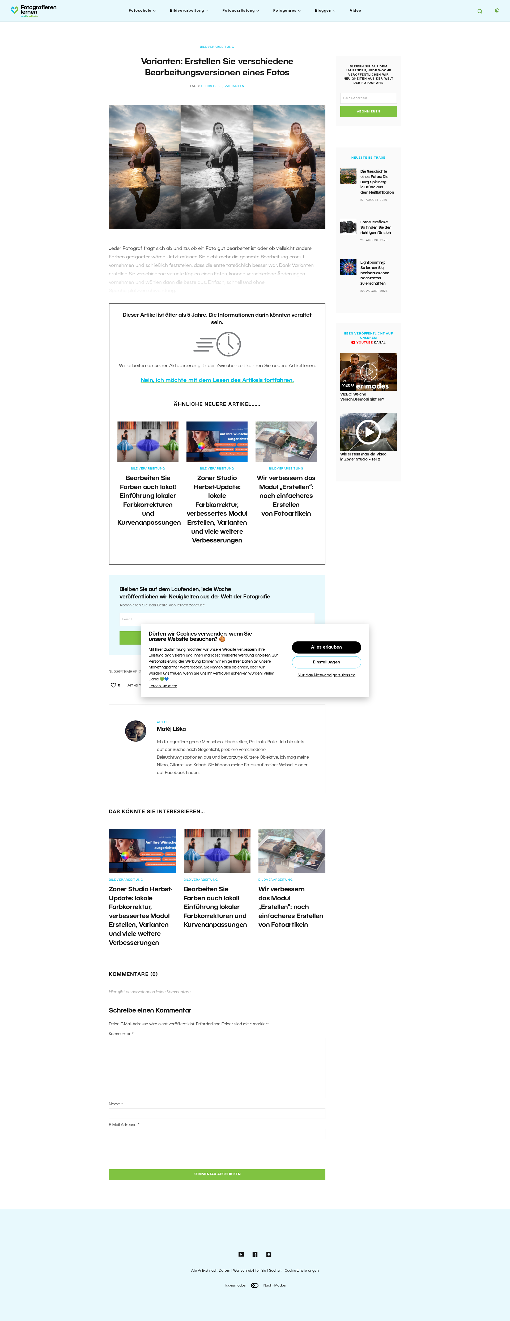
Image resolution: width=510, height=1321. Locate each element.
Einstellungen (326, 662)
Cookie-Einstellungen (302, 1270)
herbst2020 (212, 86)
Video (356, 10)
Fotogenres (285, 10)
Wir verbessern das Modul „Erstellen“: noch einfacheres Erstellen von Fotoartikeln (286, 496)
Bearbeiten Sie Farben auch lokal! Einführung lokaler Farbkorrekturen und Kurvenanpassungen (215, 907)
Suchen (275, 1270)
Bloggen (323, 10)
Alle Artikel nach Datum (210, 1270)
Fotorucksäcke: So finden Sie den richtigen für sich (376, 227)
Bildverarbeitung (187, 10)
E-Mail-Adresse (124, 1125)
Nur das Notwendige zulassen (326, 675)
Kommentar (121, 1034)
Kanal (370, 342)
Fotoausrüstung (239, 10)
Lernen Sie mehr (163, 686)
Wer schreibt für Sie (249, 1270)
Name (116, 1104)
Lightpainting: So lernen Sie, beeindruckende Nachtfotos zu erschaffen (374, 273)
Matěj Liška (171, 729)
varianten (235, 86)
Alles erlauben (326, 647)
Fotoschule (140, 10)
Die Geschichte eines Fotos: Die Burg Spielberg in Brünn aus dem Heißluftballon (377, 182)
